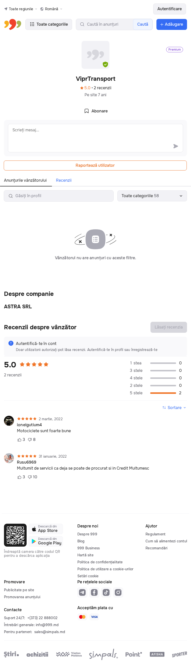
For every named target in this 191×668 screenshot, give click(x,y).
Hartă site (85, 555)
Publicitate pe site (19, 590)
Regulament (155, 534)
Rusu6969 (27, 462)
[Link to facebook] (94, 592)
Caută (142, 24)
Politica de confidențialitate (100, 562)
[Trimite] (176, 146)
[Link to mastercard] (82, 616)
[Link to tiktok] (106, 592)
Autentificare (169, 8)
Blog (81, 541)
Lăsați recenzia (169, 327)
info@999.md (47, 625)
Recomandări (156, 548)
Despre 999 (87, 534)
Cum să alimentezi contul (166, 541)
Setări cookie (87, 576)
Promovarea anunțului (22, 597)
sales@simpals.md (49, 632)
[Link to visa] (94, 616)
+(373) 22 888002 (42, 618)
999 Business (88, 548)
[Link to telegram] (82, 592)
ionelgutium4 (29, 424)
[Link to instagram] (118, 592)
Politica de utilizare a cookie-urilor (105, 569)
